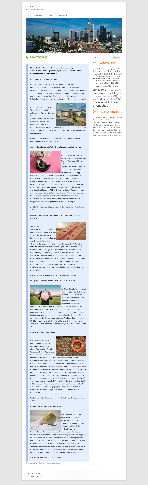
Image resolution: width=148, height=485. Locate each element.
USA (101, 99)
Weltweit (66, 275)
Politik (116, 90)
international (110, 80)
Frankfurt (112, 76)
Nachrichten (38, 15)
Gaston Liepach (101, 78)
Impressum (61, 15)
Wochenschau (106, 103)
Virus (106, 99)
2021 (104, 69)
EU (94, 76)
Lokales (104, 87)
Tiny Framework (37, 476)
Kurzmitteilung (32, 463)
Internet (117, 80)
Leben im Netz (98, 83)
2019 (95, 69)
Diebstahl (118, 74)
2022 (108, 69)
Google (117, 78)
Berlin (115, 69)
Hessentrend (34, 6)
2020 (100, 69)
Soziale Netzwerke (108, 96)
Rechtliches (79, 207)
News (102, 89)
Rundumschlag (107, 93)
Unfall (97, 99)
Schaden (100, 96)
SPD (115, 96)
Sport (83, 398)
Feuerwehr (105, 76)
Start (27, 15)
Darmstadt (47, 142)
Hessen (96, 80)
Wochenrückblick (107, 100)
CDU (98, 71)
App (112, 69)
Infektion (102, 80)
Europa (99, 76)
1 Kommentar (56, 463)
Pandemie (110, 90)
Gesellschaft (110, 78)
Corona (104, 71)
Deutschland (107, 73)
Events (51, 15)
